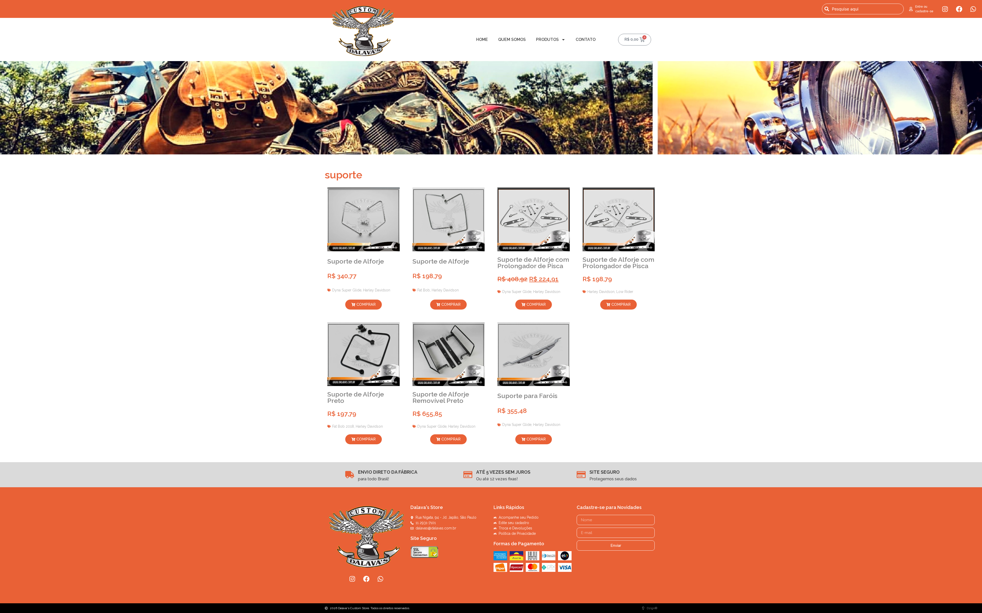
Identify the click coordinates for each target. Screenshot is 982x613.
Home (482, 39)
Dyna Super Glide (346, 290)
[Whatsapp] (973, 9)
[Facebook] (959, 9)
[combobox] (863, 9)
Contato (586, 39)
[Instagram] (945, 9)
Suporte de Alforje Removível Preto (440, 397)
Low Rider (624, 292)
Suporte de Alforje (355, 261)
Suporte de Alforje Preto (355, 397)
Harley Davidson (376, 290)
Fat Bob (423, 290)
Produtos (547, 39)
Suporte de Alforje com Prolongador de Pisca (533, 263)
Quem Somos (512, 39)
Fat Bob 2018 (343, 426)
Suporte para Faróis (527, 396)
